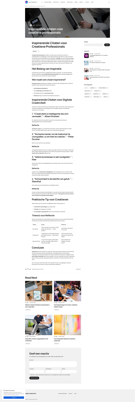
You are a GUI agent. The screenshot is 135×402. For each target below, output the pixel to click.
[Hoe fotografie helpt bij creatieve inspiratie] (67, 325)
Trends (106, 96)
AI (86, 87)
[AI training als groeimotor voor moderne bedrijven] (86, 55)
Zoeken (86, 42)
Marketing (97, 93)
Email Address (49, 368)
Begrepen (14, 397)
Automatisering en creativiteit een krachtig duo (99, 77)
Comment (31, 360)
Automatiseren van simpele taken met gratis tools (99, 70)
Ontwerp (105, 93)
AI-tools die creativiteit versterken (97, 62)
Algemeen (93, 87)
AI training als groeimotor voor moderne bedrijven (98, 56)
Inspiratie (78, 269)
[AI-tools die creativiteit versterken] (86, 63)
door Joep (91, 53)
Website (63, 368)
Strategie (88, 96)
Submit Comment (34, 378)
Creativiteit (88, 90)
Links (75, 393)
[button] (109, 2)
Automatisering (103, 87)
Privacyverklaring (62, 393)
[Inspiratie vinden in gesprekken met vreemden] (38, 325)
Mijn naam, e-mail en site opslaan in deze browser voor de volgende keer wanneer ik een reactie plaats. (50, 374)
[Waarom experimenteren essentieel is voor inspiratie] (38, 291)
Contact (71, 393)
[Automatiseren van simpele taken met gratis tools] (86, 70)
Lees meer (17, 394)
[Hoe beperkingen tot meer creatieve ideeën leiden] (67, 291)
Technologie (97, 96)
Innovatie (97, 90)
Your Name (31, 368)
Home (26, 6)
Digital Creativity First (30, 393)
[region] (13, 394)
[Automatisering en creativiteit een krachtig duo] (86, 77)
